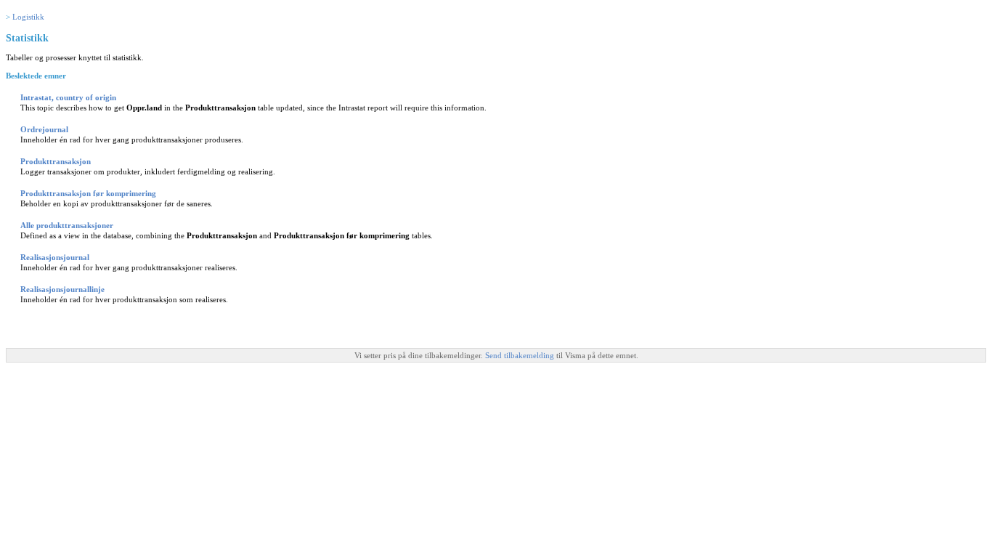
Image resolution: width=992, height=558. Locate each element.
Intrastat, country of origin (68, 97)
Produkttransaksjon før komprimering (88, 193)
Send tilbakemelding (520, 355)
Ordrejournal (44, 129)
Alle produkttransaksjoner (66, 225)
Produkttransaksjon (55, 161)
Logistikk (28, 16)
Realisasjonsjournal (54, 257)
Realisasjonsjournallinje (62, 289)
